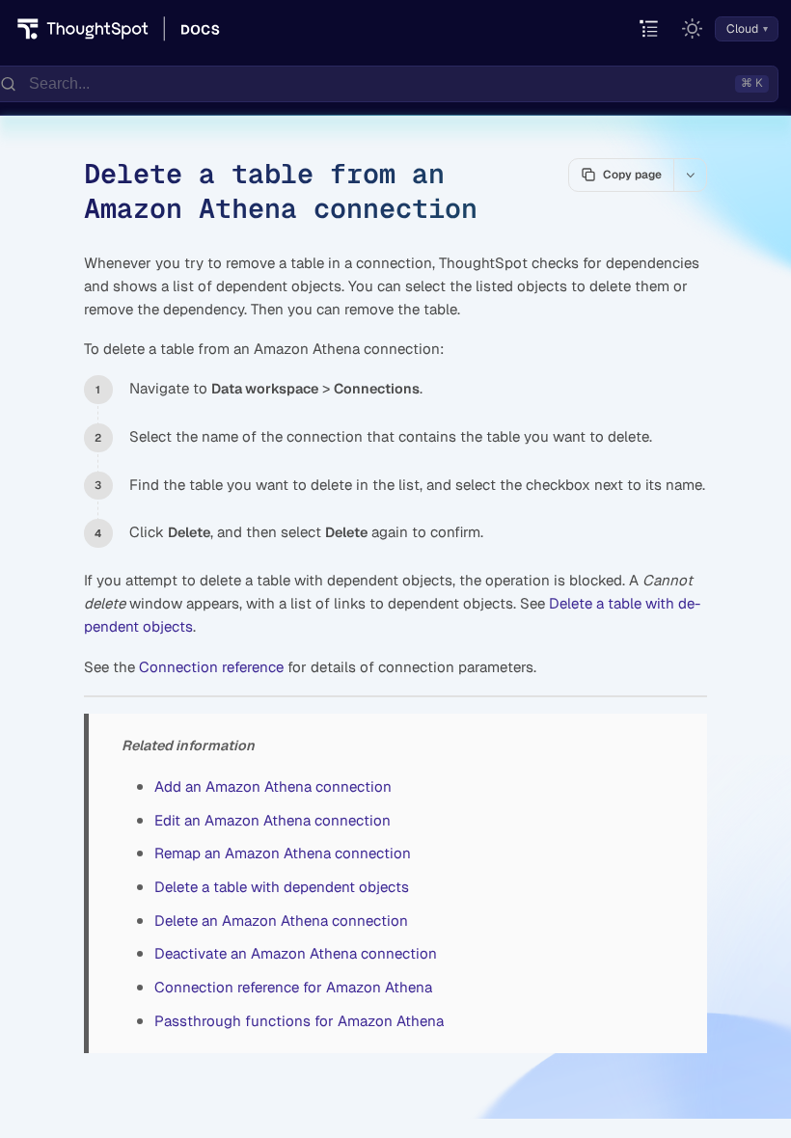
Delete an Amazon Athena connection (281, 920)
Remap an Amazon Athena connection (282, 853)
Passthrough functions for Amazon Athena (299, 1021)
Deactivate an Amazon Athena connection (295, 953)
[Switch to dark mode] (692, 28)
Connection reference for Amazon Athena (293, 987)
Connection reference (211, 667)
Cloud (742, 29)
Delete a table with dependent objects (281, 887)
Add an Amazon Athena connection (273, 786)
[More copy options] (689, 174)
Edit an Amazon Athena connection (272, 820)
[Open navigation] (649, 29)
